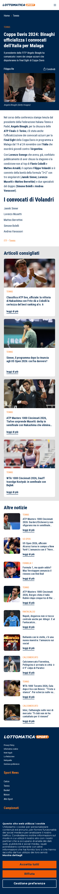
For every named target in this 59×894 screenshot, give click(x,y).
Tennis (16, 15)
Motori (7, 794)
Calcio (6, 781)
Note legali (8, 753)
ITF (5, 240)
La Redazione (9, 756)
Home (7, 15)
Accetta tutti (29, 864)
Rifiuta (29, 874)
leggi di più (12, 311)
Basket (7, 790)
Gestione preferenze (11, 764)
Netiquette (8, 760)
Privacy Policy (9, 745)
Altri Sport (8, 799)
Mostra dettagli (12, 855)
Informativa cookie (11, 749)
